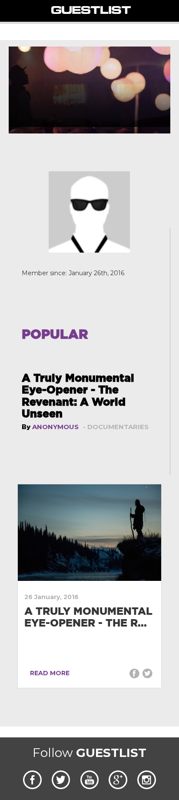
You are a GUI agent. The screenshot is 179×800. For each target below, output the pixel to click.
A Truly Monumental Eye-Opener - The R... (88, 617)
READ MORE (48, 673)
